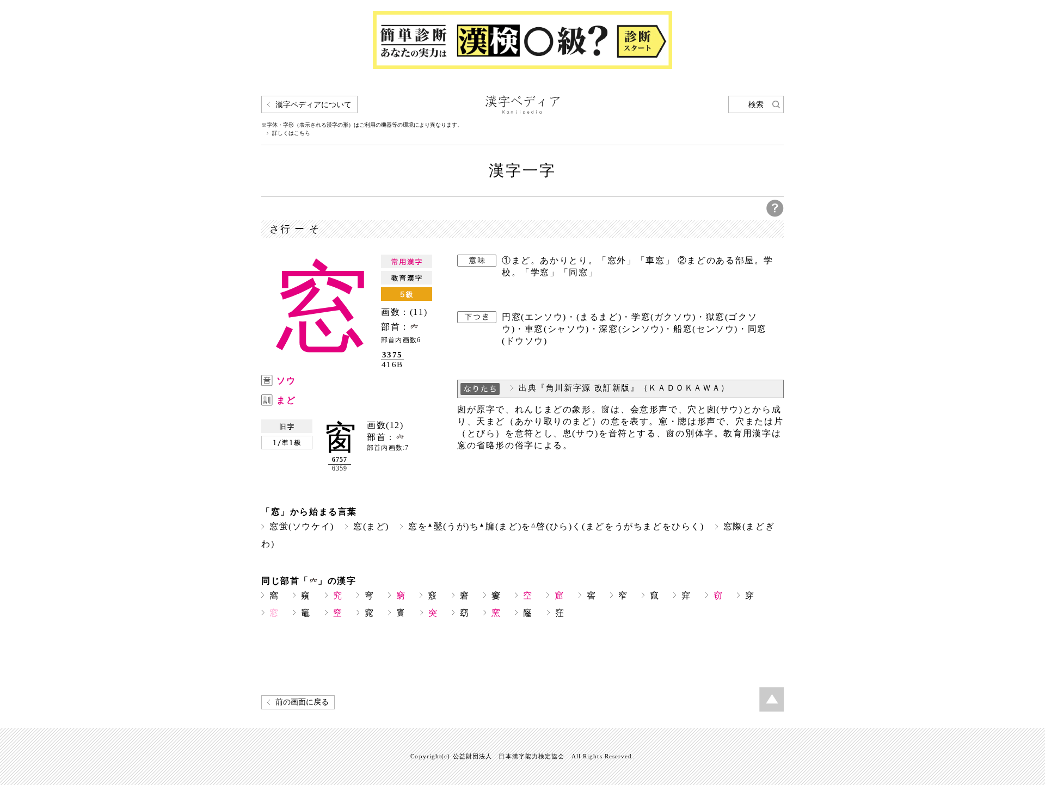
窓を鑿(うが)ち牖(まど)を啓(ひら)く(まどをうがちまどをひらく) (556, 526)
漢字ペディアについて (313, 105)
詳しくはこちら (291, 133)
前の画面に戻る (302, 702)
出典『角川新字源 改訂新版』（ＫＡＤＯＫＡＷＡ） (624, 388)
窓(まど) (371, 526)
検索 (756, 105)
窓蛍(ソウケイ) (301, 526)
